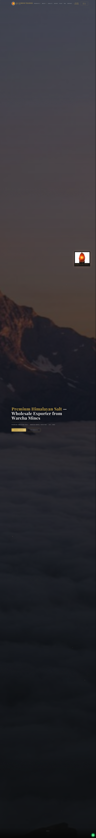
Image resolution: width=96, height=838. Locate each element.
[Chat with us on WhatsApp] (93, 835)
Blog (61, 3)
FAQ (65, 3)
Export (56, 3)
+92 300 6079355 (77, 4)
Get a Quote (84, 3)
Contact (69, 3)
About (44, 3)
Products (37, 3)
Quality (50, 3)
